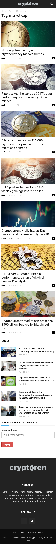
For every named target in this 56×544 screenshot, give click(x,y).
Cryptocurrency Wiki (36, 532)
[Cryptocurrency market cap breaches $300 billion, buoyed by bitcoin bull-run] (28, 304)
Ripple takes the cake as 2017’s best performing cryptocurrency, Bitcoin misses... (26, 97)
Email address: (9, 430)
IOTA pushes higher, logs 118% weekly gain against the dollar (23, 189)
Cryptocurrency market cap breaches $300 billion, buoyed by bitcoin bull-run (27, 324)
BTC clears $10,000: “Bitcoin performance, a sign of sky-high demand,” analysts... (23, 277)
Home (4, 11)
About (13, 532)
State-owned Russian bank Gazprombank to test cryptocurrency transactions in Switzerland (36, 395)
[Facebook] (24, 521)
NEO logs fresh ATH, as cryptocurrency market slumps (22, 52)
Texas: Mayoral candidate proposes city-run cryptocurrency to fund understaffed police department (36, 410)
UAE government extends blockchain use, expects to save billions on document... (36, 366)
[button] (52, 4)
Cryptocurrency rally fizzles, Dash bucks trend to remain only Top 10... (26, 232)
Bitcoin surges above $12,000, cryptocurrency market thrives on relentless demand (24, 144)
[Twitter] (32, 521)
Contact (22, 532)
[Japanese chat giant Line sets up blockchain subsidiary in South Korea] (8, 381)
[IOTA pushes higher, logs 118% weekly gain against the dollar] (28, 171)
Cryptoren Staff (7, 238)
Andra (4, 58)
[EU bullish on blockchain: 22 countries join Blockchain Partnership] (8, 352)
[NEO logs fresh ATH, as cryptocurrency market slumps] (28, 34)
